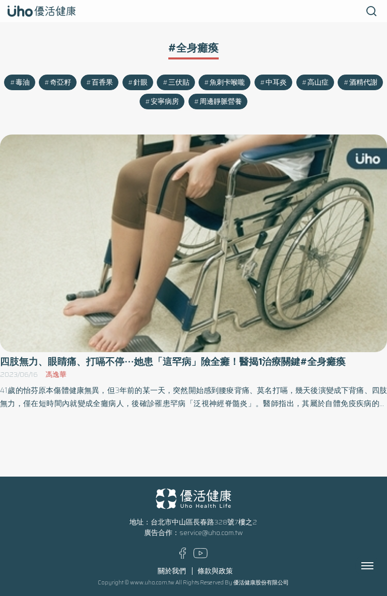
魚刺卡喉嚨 (227, 82)
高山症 (318, 82)
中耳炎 (276, 82)
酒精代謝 (363, 82)
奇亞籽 (60, 82)
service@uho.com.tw (211, 532)
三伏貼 (178, 82)
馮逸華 (56, 374)
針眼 (141, 82)
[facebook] (182, 556)
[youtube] (201, 556)
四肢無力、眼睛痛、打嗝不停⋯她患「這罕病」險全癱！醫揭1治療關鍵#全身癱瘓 (173, 361)
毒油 (23, 82)
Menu (378, 566)
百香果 (102, 82)
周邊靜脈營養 (221, 101)
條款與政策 (215, 571)
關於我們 (172, 571)
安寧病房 (165, 101)
